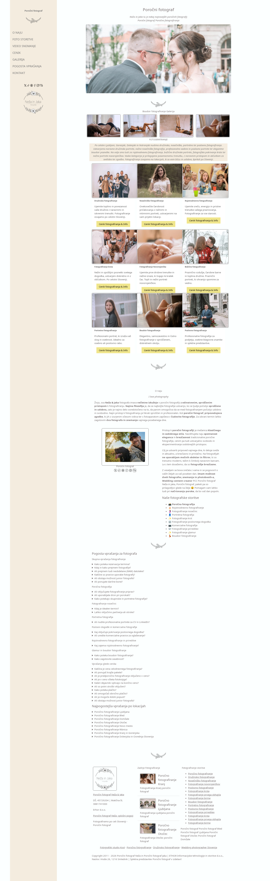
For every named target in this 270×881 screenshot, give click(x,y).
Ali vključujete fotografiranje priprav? (114, 591)
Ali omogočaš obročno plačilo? (111, 693)
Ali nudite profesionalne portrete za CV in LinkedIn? (122, 622)
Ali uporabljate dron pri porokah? (112, 595)
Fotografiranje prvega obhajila (204, 794)
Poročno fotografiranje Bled (109, 715)
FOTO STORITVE (22, 39)
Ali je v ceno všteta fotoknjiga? (110, 679)
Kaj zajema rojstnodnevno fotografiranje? (116, 645)
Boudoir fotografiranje (200, 801)
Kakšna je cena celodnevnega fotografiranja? (118, 668)
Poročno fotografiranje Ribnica (110, 729)
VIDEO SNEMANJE (24, 46)
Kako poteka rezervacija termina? (112, 564)
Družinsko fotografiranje (201, 777)
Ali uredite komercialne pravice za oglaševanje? (119, 635)
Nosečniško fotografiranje (202, 780)
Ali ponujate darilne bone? (108, 581)
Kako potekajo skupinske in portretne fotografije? (121, 598)
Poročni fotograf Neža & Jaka (108, 794)
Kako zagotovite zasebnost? (109, 658)
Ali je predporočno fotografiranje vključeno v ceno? (122, 675)
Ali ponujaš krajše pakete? (108, 672)
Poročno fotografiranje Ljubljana (111, 711)
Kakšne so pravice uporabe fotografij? (114, 574)
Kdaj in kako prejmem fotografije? (112, 567)
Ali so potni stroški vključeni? (110, 686)
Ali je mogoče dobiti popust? (109, 696)
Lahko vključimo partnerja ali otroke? (114, 612)
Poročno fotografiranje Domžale (111, 718)
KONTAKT (18, 73)
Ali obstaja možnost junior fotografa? (114, 578)
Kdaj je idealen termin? (106, 608)
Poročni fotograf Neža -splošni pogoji (113, 815)
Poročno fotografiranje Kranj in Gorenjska (116, 732)
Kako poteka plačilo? (105, 689)
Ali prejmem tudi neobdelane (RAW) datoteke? (119, 571)
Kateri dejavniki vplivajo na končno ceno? (116, 682)
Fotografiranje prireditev (201, 812)
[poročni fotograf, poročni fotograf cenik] (125, 446)
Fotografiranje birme (199, 798)
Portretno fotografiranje (201, 805)
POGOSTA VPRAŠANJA (27, 66)
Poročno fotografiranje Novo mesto (113, 725)
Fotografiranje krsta (198, 791)
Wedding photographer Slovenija (199, 847)
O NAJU (17, 32)
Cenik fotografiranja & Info (113, 224)
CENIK (16, 53)
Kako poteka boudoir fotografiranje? (113, 655)
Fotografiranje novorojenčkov (204, 784)
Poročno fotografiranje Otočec (110, 722)
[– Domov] (33, 103)
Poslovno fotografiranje (201, 787)
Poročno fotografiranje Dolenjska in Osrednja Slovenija (124, 736)
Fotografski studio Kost (112, 847)
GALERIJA (18, 59)
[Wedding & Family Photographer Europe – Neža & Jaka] (158, 58)
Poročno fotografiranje (200, 773)
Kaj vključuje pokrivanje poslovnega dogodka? (119, 632)
